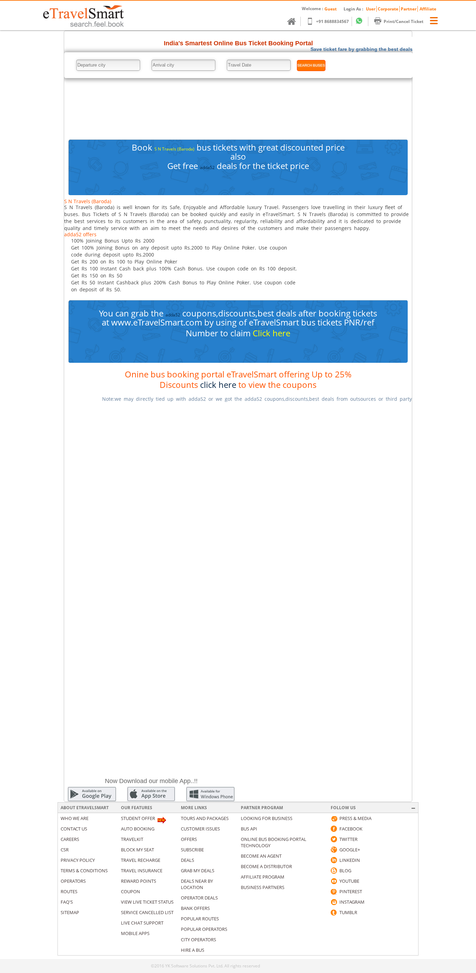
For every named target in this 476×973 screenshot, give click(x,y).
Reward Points (138, 881)
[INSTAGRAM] (334, 902)
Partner (408, 9)
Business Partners (262, 887)
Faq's (67, 902)
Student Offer (138, 818)
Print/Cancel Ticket (403, 21)
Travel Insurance (141, 870)
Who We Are (75, 818)
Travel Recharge (140, 860)
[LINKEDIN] (334, 860)
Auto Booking (137, 829)
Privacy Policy (78, 860)
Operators (73, 881)
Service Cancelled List (147, 912)
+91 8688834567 (332, 21)
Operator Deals (199, 898)
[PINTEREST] (334, 891)
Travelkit (132, 839)
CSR (65, 849)
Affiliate (428, 9)
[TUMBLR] (334, 912)
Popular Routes (200, 918)
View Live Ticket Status (147, 902)
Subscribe (192, 849)
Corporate (388, 9)
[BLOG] (334, 870)
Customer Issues (200, 829)
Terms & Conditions (84, 870)
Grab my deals (197, 870)
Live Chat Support (142, 923)
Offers (189, 839)
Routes (69, 891)
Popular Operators (204, 929)
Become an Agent (261, 856)
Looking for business (266, 818)
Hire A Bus (192, 950)
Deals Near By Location (197, 884)
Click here (271, 333)
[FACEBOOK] (334, 829)
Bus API (249, 829)
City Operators (198, 939)
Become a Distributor (266, 866)
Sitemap (70, 912)
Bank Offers (195, 908)
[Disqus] (238, 495)
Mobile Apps (135, 933)
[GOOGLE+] (334, 849)
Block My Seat (137, 849)
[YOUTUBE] (334, 881)
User (370, 9)
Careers (70, 839)
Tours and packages (205, 818)
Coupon (130, 891)
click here (218, 384)
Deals (187, 860)
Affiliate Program (262, 877)
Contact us (74, 829)
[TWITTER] (334, 839)
